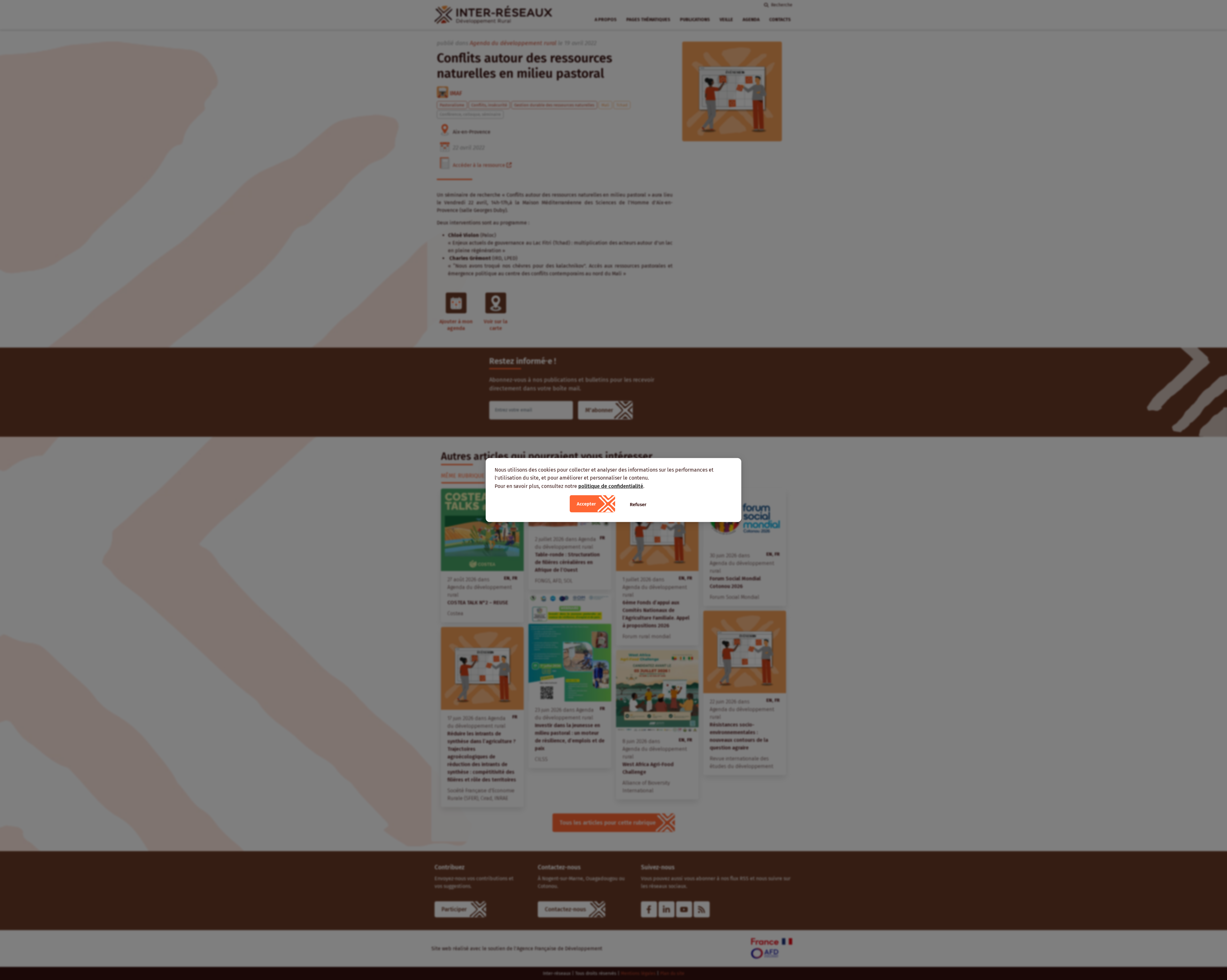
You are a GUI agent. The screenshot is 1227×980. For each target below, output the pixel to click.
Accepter (586, 504)
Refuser (638, 504)
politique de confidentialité (610, 486)
